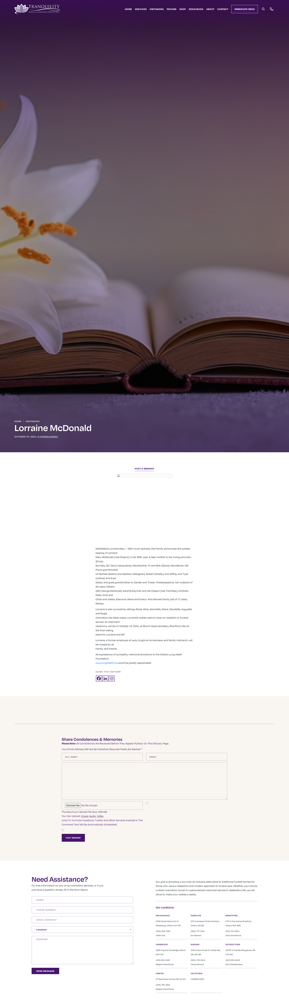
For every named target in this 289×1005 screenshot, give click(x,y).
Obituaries (157, 9)
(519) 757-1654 (232, 931)
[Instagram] (112, 678)
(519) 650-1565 (163, 960)
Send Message (45, 971)
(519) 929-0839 (232, 960)
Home (128, 9)
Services (141, 9)
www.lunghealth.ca (106, 662)
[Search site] (263, 9)
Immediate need (245, 9)
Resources (196, 9)
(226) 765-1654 (163, 985)
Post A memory (144, 468)
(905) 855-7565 (163, 931)
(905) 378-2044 (198, 960)
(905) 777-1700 (198, 931)
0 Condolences (48, 436)
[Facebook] (99, 678)
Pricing (171, 9)
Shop (182, 9)
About (210, 9)
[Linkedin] (105, 678)
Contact (222, 9)
